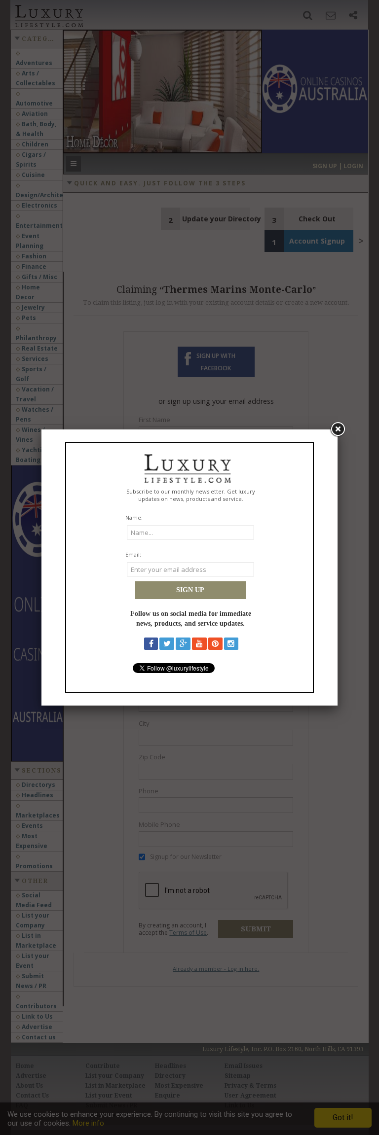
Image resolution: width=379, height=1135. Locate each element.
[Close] (337, 429)
